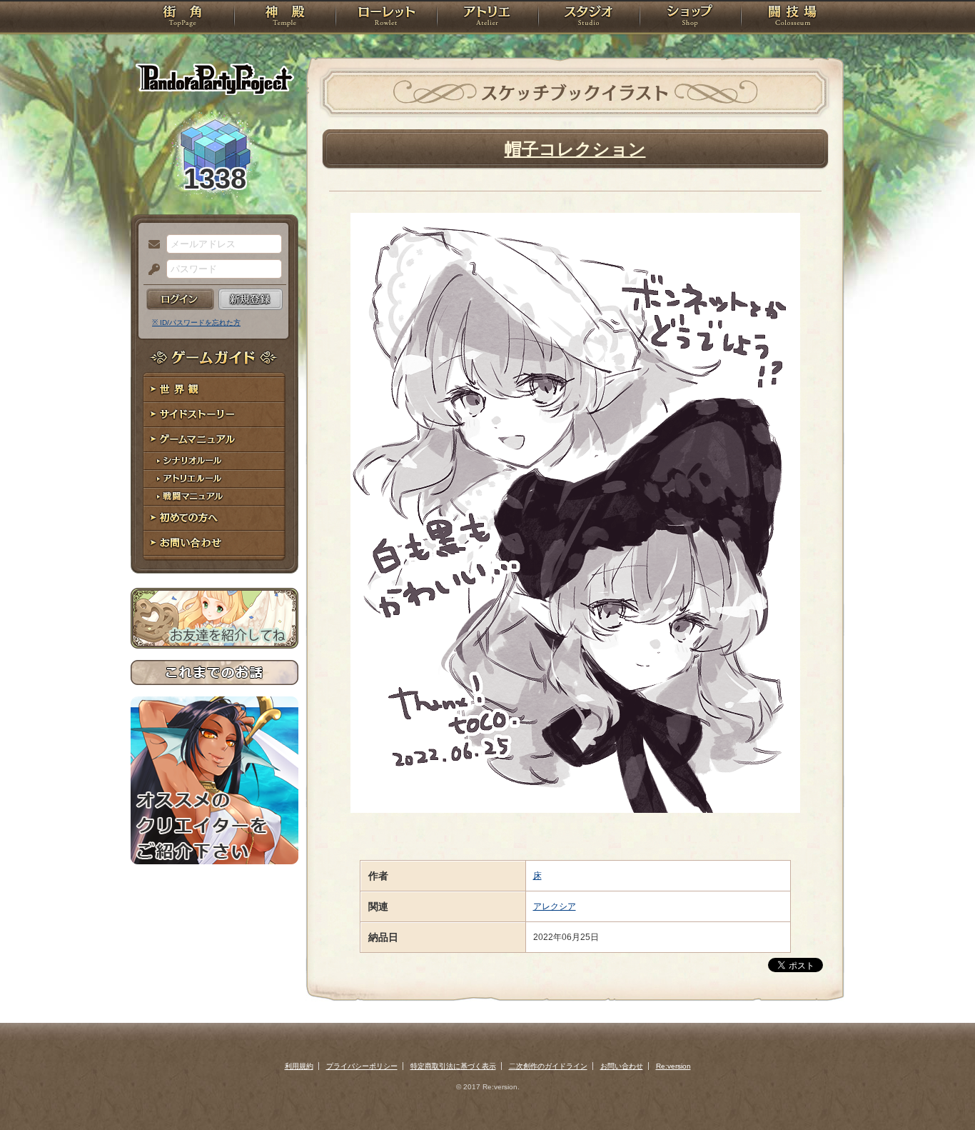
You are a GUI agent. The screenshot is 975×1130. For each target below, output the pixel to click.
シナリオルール (214, 461)
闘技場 (792, 18)
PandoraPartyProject (214, 78)
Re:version (673, 1066)
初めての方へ (214, 518)
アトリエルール (214, 479)
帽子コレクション (575, 149)
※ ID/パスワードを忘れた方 (196, 322)
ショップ (690, 18)
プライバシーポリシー (362, 1066)
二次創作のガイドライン (548, 1066)
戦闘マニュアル (214, 497)
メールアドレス (150, 245)
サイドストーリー (214, 414)
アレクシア (554, 906)
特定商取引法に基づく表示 (453, 1066)
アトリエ (487, 18)
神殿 (284, 18)
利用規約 (299, 1066)
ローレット (386, 18)
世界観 (214, 389)
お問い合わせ (214, 543)
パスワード (150, 270)
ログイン (180, 299)
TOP (182, 18)
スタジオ (589, 18)
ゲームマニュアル (214, 439)
